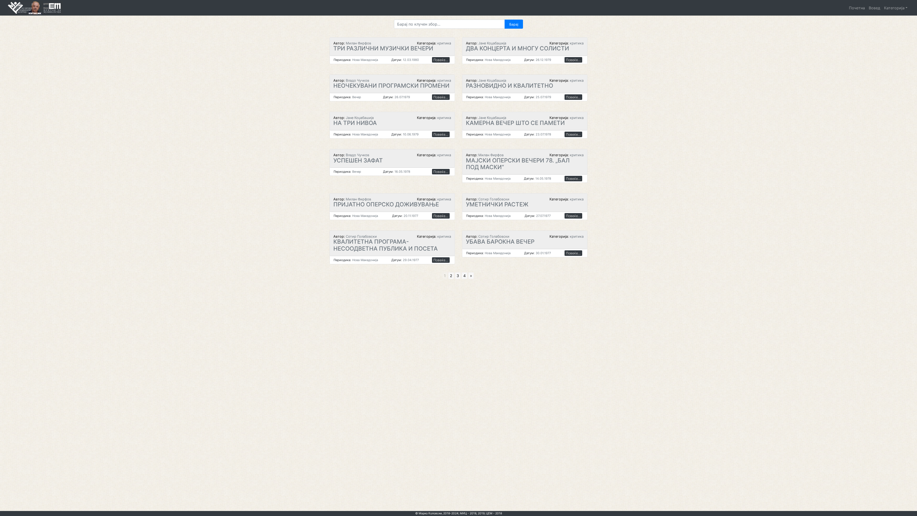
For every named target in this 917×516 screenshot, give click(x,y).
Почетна (857, 7)
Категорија (894, 7)
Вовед (874, 7)
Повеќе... (440, 60)
